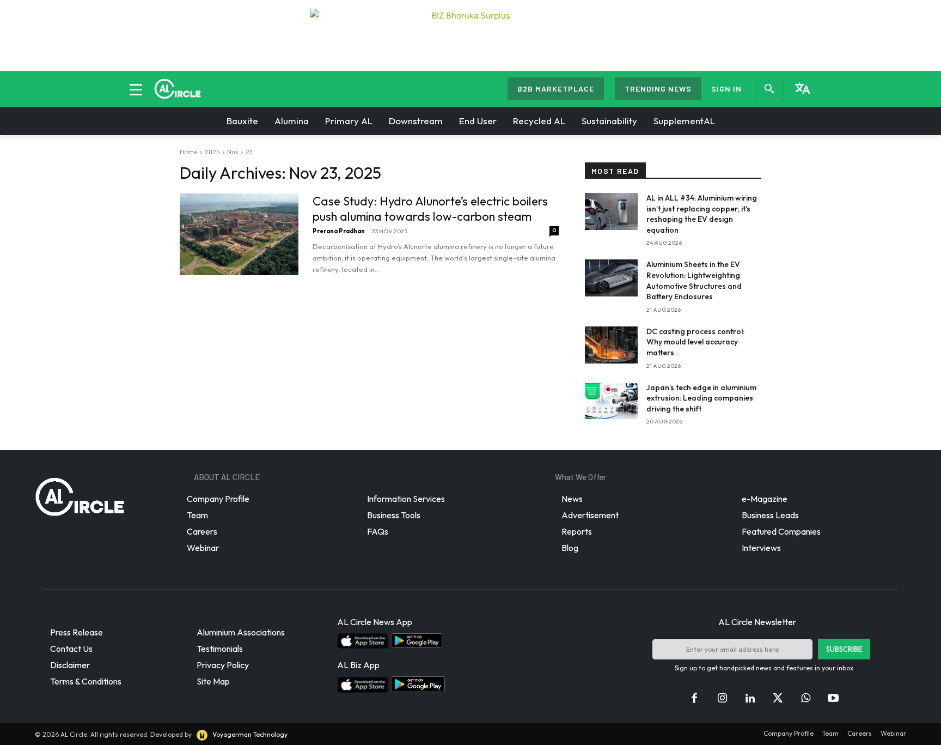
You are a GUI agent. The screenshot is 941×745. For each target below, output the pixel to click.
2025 (212, 151)
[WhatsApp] (805, 698)
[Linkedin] (749, 698)
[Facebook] (694, 698)
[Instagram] (722, 698)
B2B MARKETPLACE (555, 88)
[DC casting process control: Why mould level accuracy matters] (611, 345)
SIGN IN (726, 88)
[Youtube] (833, 698)
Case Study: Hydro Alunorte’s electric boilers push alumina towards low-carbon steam (430, 208)
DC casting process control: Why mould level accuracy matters (695, 342)
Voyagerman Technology (249, 734)
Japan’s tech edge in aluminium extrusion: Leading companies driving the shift (701, 398)
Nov (233, 151)
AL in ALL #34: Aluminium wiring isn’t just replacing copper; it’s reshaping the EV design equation (701, 214)
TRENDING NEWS (658, 88)
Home (189, 151)
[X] (777, 698)
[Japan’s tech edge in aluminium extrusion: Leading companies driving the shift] (611, 401)
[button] (769, 89)
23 (249, 151)
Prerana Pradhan (339, 231)
